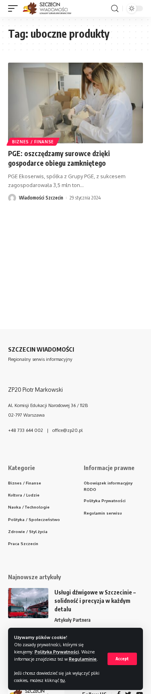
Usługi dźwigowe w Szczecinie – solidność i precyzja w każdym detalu (95, 601)
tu (62, 680)
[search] (114, 8)
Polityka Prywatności (57, 651)
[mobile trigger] (15, 8)
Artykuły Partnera (72, 620)
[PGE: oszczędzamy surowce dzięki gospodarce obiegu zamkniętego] (75, 103)
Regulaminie (83, 658)
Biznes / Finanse (33, 141)
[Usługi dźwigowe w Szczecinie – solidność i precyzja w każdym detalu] (28, 603)
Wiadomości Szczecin (41, 198)
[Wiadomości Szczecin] (51, 8)
